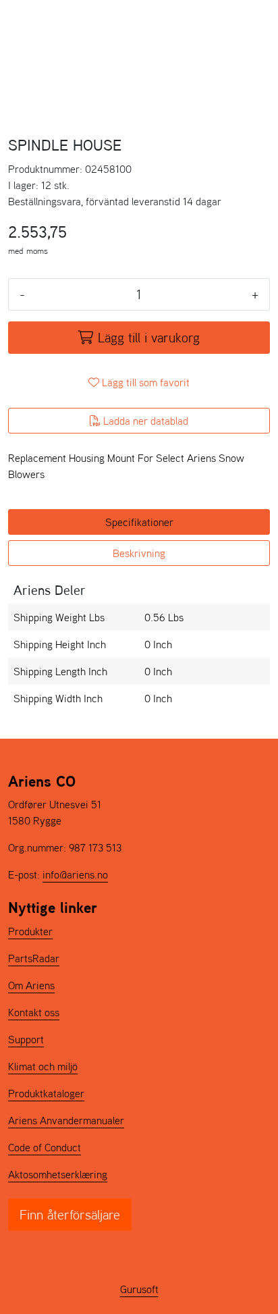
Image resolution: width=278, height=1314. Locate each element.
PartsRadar (33, 958)
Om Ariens (31, 985)
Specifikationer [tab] (139, 522)
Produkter (30, 931)
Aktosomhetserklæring (57, 1174)
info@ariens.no (75, 874)
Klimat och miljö (43, 1066)
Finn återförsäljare (70, 1215)
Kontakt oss (33, 1012)
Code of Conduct (44, 1147)
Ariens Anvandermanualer (66, 1120)
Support (26, 1039)
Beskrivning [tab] (139, 553)
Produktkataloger (46, 1093)
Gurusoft (139, 1289)
